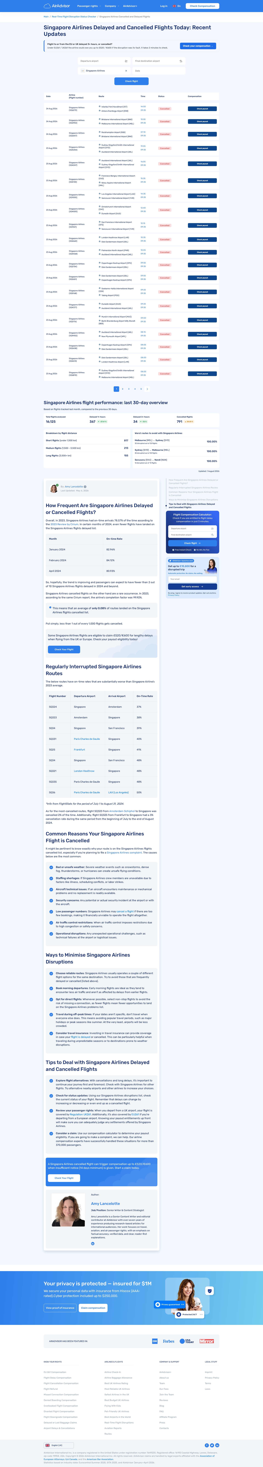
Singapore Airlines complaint (124, 852)
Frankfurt (79, 749)
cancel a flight (125, 911)
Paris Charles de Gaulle (87, 738)
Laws (207, 1389)
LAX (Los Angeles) (118, 792)
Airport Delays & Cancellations (59, 1428)
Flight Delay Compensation (57, 1377)
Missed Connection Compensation (61, 1394)
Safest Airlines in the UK (117, 1394)
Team (162, 1383)
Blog (161, 1405)
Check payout (202, 109)
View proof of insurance (60, 1307)
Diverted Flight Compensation (59, 1411)
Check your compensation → (198, 46)
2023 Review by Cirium (64, 524)
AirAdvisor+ (130, 6)
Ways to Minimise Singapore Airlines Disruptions (193, 499)
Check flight (131, 81)
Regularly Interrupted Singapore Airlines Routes (193, 487)
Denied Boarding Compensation (60, 1400)
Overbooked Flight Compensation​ (61, 1405)
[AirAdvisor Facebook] (207, 1445)
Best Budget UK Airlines (117, 1400)
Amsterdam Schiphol (122, 811)
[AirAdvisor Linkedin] (217, 1445)
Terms (208, 1383)
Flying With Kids (113, 1405)
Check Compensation (202, 6)
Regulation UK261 (80, 1114)
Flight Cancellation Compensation (61, 1383)
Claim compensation (93, 1307)
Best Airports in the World (118, 1417)
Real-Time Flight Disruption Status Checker (74, 16)
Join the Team (166, 1394)
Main (46, 16)
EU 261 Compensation (55, 1372)
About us (164, 1377)
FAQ (161, 1411)
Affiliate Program (168, 1417)
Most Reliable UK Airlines (117, 1389)
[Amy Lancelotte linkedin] (92, 1243)
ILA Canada (71, 1459)
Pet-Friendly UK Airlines (117, 1411)
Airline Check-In (113, 1372)
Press (162, 1422)
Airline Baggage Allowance (118, 1377)
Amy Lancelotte (74, 486)
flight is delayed (80, 1037)
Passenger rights (87, 6)
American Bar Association (100, 1459)
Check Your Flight (64, 649)
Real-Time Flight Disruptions (119, 1422)
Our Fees (163, 1389)
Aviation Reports (113, 1428)
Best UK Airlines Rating (116, 1383)
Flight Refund (51, 1389)
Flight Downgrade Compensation (61, 1417)
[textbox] (102, 61)
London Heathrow (84, 770)
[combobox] (104, 61)
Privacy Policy (173, 595)
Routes (108, 1434)
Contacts (164, 1428)
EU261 (135, 1114)
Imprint (208, 1372)
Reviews (163, 1400)
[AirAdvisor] (57, 6)
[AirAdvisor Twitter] (212, 1445)
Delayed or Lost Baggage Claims (60, 1422)
